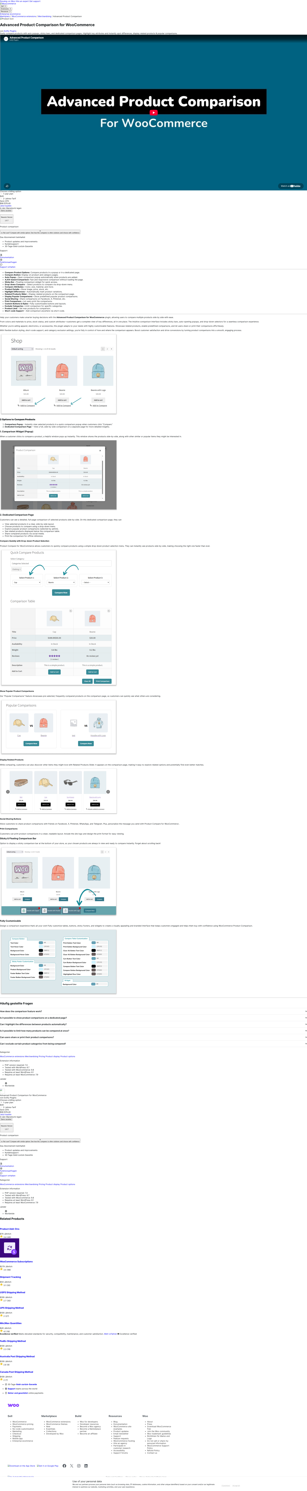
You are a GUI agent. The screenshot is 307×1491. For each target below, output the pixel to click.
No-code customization (23, 1429)
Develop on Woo (8, 1)
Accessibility (119, 1450)
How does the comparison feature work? (21, 1011)
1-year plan (8, 194)
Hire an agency (120, 1443)
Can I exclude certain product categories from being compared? (33, 1043)
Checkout (16, 1433)
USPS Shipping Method (12, 1292)
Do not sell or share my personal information (157, 1442)
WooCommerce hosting (124, 1441)
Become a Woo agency (90, 1426)
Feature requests (121, 1438)
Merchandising (44, 16)
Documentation (120, 1424)
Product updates (121, 1431)
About (150, 1421)
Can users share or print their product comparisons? (27, 1037)
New (48, 1426)
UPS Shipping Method (12, 1307)
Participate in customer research (121, 1446)
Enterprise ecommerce (22, 1441)
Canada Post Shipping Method (16, 1372)
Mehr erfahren (110, 1334)
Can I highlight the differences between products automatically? (33, 1024)
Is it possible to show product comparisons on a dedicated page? (33, 1018)
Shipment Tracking (10, 1277)
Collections (51, 1431)
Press (149, 1424)
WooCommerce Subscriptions (16, 1261)
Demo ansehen (6, 211)
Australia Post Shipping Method (17, 1356)
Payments (16, 1426)
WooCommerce (19, 1421)
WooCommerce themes (56, 1424)
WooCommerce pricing (22, 1424)
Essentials (50, 1429)
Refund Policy (153, 1450)
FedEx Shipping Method (13, 1341)
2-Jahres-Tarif (9, 198)
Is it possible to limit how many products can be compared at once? (34, 1031)
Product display (53, 1056)
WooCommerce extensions (24, 16)
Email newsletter (120, 1433)
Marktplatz (5, 16)
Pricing (42, 1056)
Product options (67, 1056)
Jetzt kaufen (5, 206)
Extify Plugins (10, 31)
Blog (115, 1421)
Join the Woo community (158, 1431)
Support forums (120, 1453)
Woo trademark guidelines (159, 1433)
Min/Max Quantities (11, 1323)
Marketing (17, 1431)
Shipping (16, 1436)
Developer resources (89, 1424)
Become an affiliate (88, 1433)
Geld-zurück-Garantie (26, 1384)
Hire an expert (22, 1)
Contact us (152, 1453)
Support (11, 1388)
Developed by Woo (55, 1433)
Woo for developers (89, 1421)
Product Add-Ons (9, 1229)
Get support (34, 1)
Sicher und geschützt (18, 1393)
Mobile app (17, 1438)
